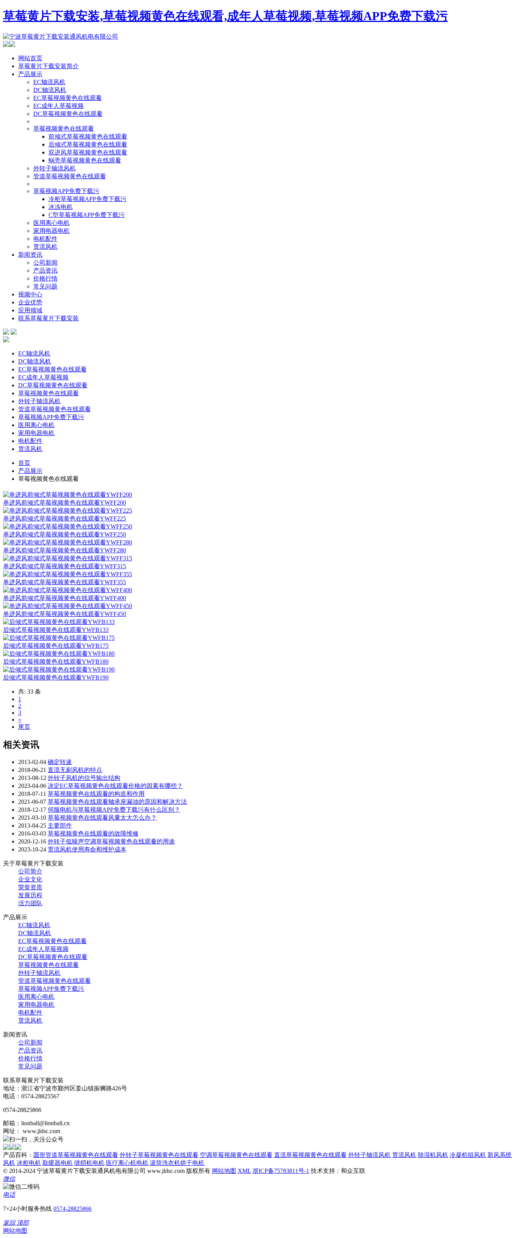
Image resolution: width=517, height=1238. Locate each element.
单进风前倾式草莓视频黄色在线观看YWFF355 (64, 582)
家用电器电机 (51, 231)
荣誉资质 (30, 887)
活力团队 (30, 903)
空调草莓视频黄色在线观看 (236, 1155)
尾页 (24, 726)
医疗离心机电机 (127, 1163)
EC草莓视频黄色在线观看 (67, 98)
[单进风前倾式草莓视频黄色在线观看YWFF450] (67, 606)
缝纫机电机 (89, 1163)
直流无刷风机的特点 (75, 770)
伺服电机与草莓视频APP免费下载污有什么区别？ (114, 809)
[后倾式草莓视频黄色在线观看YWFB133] (59, 622)
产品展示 (30, 74)
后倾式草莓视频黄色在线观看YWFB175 (56, 645)
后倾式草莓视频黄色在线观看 (87, 144)
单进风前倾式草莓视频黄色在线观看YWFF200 (64, 502)
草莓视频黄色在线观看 (63, 128)
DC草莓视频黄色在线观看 (68, 114)
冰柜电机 (29, 1163)
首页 (24, 463)
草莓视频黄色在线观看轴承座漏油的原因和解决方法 (117, 801)
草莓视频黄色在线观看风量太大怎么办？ (102, 817)
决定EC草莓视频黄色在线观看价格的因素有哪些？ (115, 786)
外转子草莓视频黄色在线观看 (159, 1155)
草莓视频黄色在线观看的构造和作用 (96, 794)
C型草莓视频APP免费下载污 (86, 215)
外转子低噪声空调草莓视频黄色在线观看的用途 (111, 841)
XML (244, 1171)
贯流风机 (45, 246)
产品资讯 (45, 270)
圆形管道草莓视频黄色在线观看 (75, 1155)
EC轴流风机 (49, 82)
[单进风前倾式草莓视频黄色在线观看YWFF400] (67, 590)
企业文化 (30, 879)
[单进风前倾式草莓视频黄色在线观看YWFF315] (67, 558)
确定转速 (60, 762)
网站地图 (224, 1171)
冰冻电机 (60, 207)
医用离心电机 (51, 223)
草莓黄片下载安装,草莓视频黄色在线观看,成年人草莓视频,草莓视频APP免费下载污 (225, 16)
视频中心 (30, 294)
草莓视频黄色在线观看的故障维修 (93, 833)
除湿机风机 (433, 1155)
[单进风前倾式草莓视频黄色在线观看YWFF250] (67, 526)
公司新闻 (45, 262)
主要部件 (60, 825)
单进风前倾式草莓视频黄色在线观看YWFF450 (64, 614)
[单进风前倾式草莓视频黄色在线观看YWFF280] (67, 542)
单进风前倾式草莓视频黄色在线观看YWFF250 (64, 534)
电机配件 (45, 238)
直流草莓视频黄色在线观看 (310, 1155)
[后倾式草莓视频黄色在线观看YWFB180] (59, 653)
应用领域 (30, 310)
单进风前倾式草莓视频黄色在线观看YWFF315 (64, 566)
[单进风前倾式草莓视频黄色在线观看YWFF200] (67, 494)
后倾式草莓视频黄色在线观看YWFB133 (56, 630)
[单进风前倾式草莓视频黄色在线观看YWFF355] (67, 574)
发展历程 (30, 895)
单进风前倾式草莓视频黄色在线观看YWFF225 (64, 518)
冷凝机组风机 (468, 1155)
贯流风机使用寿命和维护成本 (87, 849)
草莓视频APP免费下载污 (66, 191)
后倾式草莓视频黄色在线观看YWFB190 (56, 677)
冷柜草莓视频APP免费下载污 (87, 199)
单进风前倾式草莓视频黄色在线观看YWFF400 (64, 598)
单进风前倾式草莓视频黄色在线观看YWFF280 (64, 550)
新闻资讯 (30, 254)
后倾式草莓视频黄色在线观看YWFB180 (56, 661)
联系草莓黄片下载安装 (48, 318)
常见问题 (45, 286)
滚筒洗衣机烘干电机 (177, 1163)
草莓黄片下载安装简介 (48, 66)
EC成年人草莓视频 (58, 106)
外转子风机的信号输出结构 (84, 778)
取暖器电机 (57, 1163)
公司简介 (30, 871)
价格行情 (45, 278)
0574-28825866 (72, 1208)
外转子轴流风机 (54, 168)
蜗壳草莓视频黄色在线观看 (84, 160)
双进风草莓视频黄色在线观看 (87, 152)
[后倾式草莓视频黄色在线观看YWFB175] (59, 638)
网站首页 (30, 58)
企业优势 (30, 302)
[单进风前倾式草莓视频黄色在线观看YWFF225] (67, 510)
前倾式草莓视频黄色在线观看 (87, 136)
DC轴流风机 (49, 90)
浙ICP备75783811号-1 (280, 1171)
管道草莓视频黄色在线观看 (69, 176)
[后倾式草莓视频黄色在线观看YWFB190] (59, 669)
